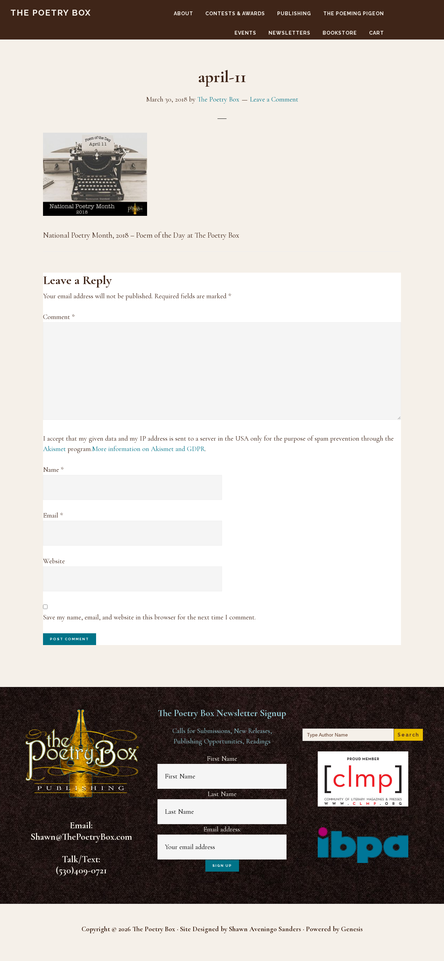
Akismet (54, 449)
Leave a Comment (274, 99)
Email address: (222, 829)
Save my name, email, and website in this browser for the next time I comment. (149, 617)
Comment (59, 317)
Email (53, 515)
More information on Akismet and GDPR (148, 449)
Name (53, 470)
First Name (222, 759)
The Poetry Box (50, 13)
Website (54, 561)
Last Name (222, 794)
